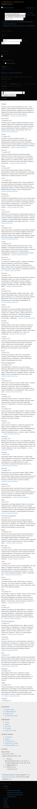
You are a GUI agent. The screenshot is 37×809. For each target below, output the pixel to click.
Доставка (8, 726)
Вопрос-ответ (9, 713)
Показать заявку (31, 15)
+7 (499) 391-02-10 (7, 2)
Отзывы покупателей (11, 716)
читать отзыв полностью (19, 115)
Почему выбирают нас (11, 745)
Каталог (12, 22)
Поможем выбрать (10, 711)
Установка (8, 728)
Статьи (7, 722)
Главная (6, 22)
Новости (7, 739)
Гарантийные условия (11, 743)
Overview (3, 98)
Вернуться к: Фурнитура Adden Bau (11, 73)
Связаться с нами (10, 730)
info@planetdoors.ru (7, 4)
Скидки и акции (9, 709)
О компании (8, 737)
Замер (7, 724)
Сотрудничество (10, 741)
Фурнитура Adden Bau (10, 24)
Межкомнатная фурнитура (25, 22)
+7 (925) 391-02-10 (18, 2)
